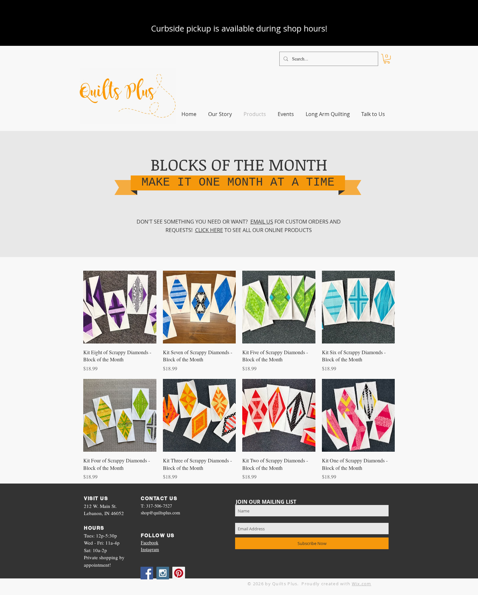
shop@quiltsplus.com (160, 513)
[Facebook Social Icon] (146, 573)
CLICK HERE (209, 230)
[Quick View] (119, 307)
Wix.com (361, 584)
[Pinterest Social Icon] (178, 573)
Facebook (149, 542)
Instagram (150, 549)
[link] (386, 58)
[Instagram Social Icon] (162, 573)
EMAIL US (261, 221)
